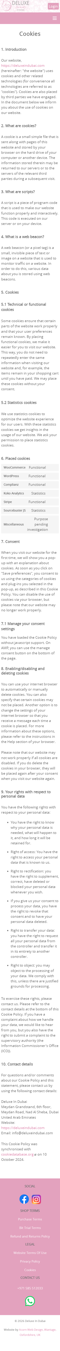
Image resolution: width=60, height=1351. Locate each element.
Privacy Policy (30, 1261)
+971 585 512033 (30, 1288)
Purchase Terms (30, 1219)
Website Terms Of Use (30, 1253)
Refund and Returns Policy (30, 1236)
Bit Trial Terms (30, 1228)
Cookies (30, 1270)
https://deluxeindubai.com (23, 65)
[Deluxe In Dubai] (15, 9)
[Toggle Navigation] (54, 18)
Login (53, 6)
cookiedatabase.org (17, 1154)
